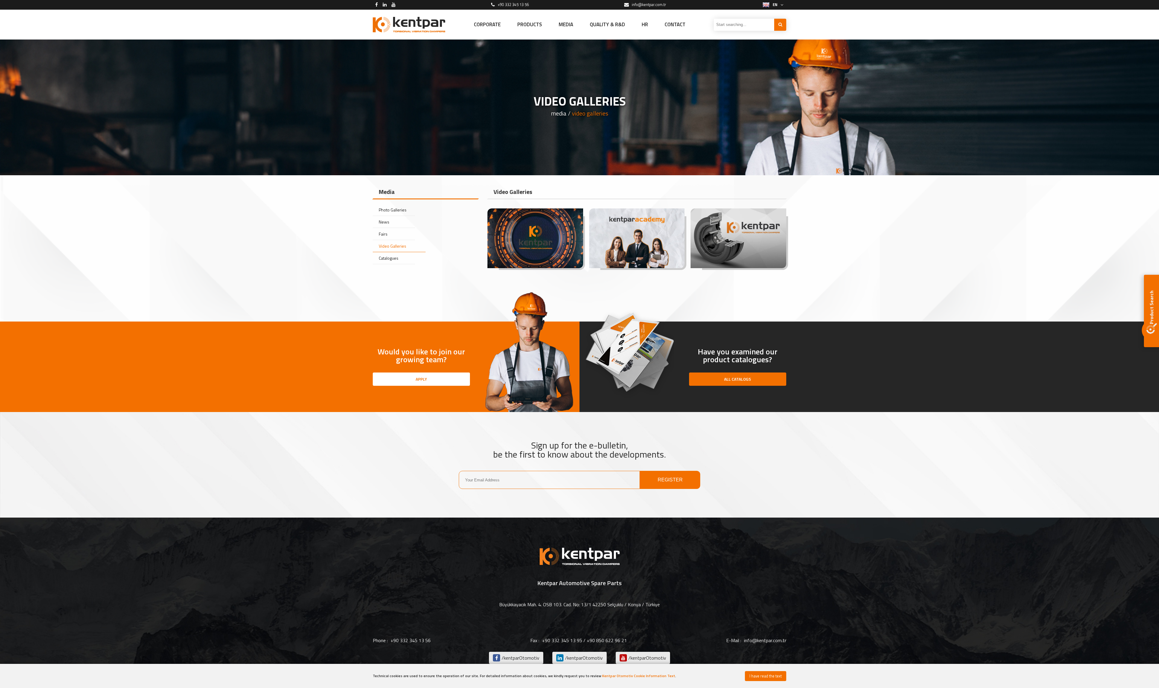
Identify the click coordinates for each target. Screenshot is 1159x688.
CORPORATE (487, 24)
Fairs (383, 234)
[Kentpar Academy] (637, 238)
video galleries (590, 113)
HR (645, 24)
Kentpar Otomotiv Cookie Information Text (638, 676)
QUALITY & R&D (607, 24)
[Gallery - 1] (738, 238)
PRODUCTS (529, 24)
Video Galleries (392, 246)
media (559, 113)
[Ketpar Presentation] (535, 238)
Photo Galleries (393, 210)
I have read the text (765, 676)
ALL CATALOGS (737, 379)
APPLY (421, 379)
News (384, 222)
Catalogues (388, 258)
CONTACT (675, 24)
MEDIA (566, 24)
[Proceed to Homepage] (409, 25)
